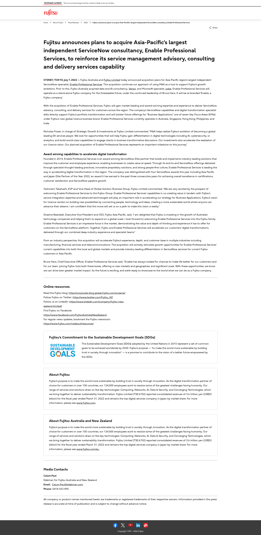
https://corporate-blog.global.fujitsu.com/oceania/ (97, 293)
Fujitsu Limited (112, 80)
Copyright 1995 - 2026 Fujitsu (131, 531)
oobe (168, 88)
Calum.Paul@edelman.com (67, 484)
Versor (132, 88)
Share (214, 27)
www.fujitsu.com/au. (87, 449)
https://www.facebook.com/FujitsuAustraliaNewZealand (75, 315)
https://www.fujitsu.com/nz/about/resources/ (69, 323)
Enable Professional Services (86, 84)
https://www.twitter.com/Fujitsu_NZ (93, 297)
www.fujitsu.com (85, 403)
